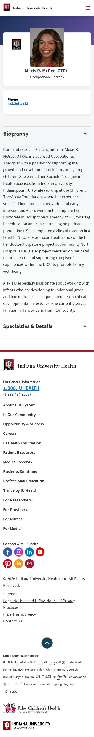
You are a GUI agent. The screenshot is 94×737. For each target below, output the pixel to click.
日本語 (46, 677)
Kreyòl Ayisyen (13, 677)
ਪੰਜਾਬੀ (19, 684)
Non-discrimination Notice (21, 656)
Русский (30, 684)
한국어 (8, 684)
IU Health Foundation (22, 443)
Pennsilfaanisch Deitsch (19, 670)
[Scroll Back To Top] (47, 643)
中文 (61, 662)
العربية (42, 662)
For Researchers (17, 500)
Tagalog (56, 684)
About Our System (19, 405)
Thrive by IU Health (20, 490)
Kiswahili (44, 684)
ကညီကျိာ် (59, 677)
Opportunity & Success (23, 424)
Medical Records (17, 462)
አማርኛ (32, 662)
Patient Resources (19, 452)
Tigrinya (68, 684)
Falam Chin (44, 670)
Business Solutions (20, 471)
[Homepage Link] (27, 8)
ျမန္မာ (53, 662)
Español (20, 662)
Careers (10, 433)
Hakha (29, 677)
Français (59, 670)
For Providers (15, 509)
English (8, 662)
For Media (12, 528)
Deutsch (72, 670)
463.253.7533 (18, 103)
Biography (16, 133)
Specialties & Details (27, 326)
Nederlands (74, 662)
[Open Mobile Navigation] (88, 8)
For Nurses (12, 519)
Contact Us (12, 621)
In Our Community (19, 414)
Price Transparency (19, 614)
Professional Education (23, 481)
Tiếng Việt (10, 691)
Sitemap (10, 594)
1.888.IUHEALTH (21, 388)
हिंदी (37, 677)
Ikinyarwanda (77, 677)
